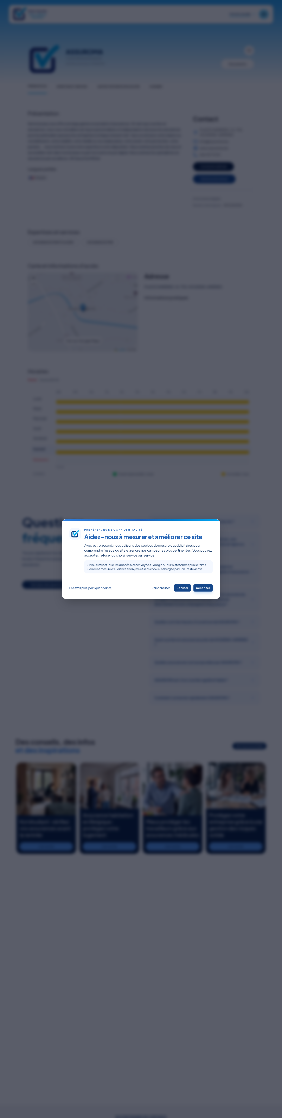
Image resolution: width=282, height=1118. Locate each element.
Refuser (182, 588)
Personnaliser (161, 588)
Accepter (203, 588)
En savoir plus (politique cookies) (91, 588)
